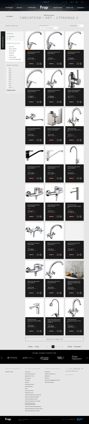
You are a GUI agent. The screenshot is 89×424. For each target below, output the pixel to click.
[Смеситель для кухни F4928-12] (54, 155)
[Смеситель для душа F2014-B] (54, 193)
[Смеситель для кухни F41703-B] (34, 79)
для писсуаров (12, 57)
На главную (9, 16)
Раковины (27, 380)
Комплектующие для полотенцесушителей (30, 404)
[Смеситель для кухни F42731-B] (54, 270)
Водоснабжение (29, 386)
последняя (77, 346)
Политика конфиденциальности (52, 380)
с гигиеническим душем (15, 59)
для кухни (11, 46)
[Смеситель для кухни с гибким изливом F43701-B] (54, 308)
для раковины (12, 51)
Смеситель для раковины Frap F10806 (34, 320)
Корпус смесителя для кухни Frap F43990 (73, 90)
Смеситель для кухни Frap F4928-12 (53, 167)
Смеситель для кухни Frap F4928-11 (33, 167)
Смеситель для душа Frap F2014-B (53, 205)
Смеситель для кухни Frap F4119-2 (53, 90)
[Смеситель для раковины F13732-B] (74, 308)
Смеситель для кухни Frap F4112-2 (73, 243)
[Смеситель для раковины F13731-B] (74, 117)
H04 (10, 75)
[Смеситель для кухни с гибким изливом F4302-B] (74, 270)
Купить (31, 63)
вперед (70, 346)
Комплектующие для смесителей (33, 394)
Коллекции (9, 7)
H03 (10, 72)
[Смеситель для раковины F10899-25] (74, 193)
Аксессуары (28, 378)
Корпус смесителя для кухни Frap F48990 (53, 129)
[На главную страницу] (44, 8)
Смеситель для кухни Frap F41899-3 (73, 167)
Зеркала (27, 382)
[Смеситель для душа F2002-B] (34, 270)
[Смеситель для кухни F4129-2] (34, 40)
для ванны (11, 53)
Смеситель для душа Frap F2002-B (33, 281)
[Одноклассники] (72, 377)
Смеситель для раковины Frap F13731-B (74, 130)
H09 (10, 79)
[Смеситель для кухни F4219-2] (54, 231)
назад (37, 346)
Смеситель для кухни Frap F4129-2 (33, 52)
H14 (10, 85)
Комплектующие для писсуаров (32, 401)
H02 (10, 70)
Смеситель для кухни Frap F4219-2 (53, 243)
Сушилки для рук (29, 390)
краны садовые (13, 48)
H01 (10, 68)
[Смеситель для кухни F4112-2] (74, 231)
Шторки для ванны (29, 384)
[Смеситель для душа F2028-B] (34, 193)
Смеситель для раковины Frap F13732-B (74, 321)
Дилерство (69, 7)
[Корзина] (82, 2)
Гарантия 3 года (9, 371)
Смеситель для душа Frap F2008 (33, 243)
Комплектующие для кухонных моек (33, 408)
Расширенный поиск (2, 42)
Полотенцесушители (30, 373)
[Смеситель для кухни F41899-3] (74, 155)
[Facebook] (66, 377)
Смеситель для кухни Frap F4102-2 (53, 52)
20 (79, 25)
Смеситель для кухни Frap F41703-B (33, 90)
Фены (26, 388)
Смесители (11, 36)
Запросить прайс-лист (50, 373)
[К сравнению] (38, 64)
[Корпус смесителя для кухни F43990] (74, 79)
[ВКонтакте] (74, 377)
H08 (10, 77)
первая (31, 346)
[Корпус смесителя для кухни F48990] (54, 117)
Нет (10, 38)
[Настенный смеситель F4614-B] (34, 117)
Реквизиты (47, 371)
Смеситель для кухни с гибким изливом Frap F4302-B (74, 282)
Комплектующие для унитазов (32, 410)
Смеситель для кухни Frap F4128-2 (73, 52)
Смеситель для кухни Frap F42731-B (53, 281)
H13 (10, 83)
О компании (32, 7)
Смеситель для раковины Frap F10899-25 (74, 206)
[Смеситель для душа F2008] (34, 231)
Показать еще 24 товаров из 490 (54, 339)
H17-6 (10, 87)
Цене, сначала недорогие (47, 27)
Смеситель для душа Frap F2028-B (33, 205)
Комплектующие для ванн (31, 399)
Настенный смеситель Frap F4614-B (34, 129)
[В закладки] (40, 64)
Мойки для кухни (29, 392)
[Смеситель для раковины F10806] (34, 308)
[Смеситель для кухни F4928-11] (34, 155)
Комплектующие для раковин (32, 396)
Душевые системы (29, 376)
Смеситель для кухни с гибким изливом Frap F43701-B (54, 321)
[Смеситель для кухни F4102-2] (54, 40)
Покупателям (57, 7)
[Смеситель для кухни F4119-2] (54, 79)
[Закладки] (76, 2)
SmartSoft (72, 419)
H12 (10, 81)
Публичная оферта (49, 382)
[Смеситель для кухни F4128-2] (74, 40)
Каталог (19, 7)
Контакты (80, 7)
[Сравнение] (71, 2)
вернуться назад (49, 15)
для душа (11, 55)
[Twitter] (69, 377)
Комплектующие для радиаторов (33, 406)
